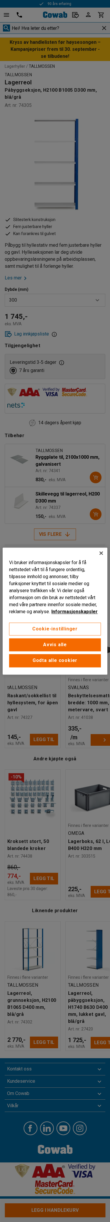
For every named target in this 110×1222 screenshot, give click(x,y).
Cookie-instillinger (55, 629)
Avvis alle (55, 644)
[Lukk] (101, 553)
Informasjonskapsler (74, 611)
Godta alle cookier (55, 660)
